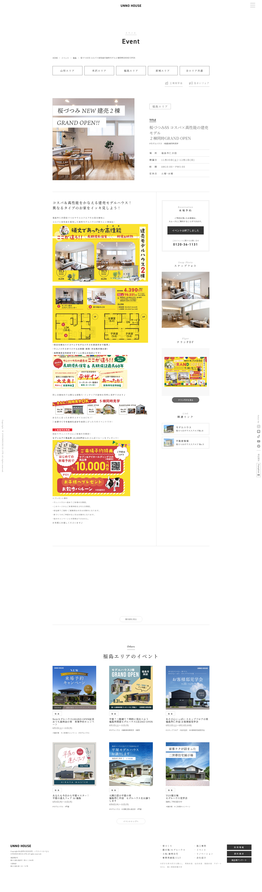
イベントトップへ (131, 821)
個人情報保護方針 (174, 867)
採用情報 (239, 847)
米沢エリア (99, 70)
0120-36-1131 (185, 244)
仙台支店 (198, 863)
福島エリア (131, 70)
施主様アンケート (239, 860)
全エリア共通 (194, 70)
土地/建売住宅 (170, 853)
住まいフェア (201, 83)
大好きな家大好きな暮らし (171, 863)
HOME (55, 58)
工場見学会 (176, 83)
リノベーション (204, 853)
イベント (65, 58)
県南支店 (189, 863)
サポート (218, 863)
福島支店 (208, 863)
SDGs (162, 867)
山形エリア (67, 70)
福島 (75, 58)
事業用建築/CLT (172, 857)
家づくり (167, 845)
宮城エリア (163, 70)
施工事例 (201, 845)
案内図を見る (131, 619)
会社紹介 (201, 857)
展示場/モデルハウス (174, 849)
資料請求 (239, 853)
